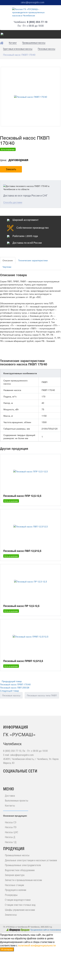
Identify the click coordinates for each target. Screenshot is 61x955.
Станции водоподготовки (17, 899)
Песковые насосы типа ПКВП (42, 695)
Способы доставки (12, 202)
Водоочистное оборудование (20, 870)
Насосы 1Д (10, 842)
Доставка (10, 795)
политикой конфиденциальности (37, 945)
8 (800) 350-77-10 (37, 22)
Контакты (10, 805)
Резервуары (11, 895)
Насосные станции (14, 885)
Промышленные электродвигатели (23, 865)
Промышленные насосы (17, 855)
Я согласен (7, 949)
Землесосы (11, 914)
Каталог (6, 34)
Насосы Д (10, 837)
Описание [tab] (8, 260)
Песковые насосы (11, 695)
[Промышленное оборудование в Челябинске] (30, 12)
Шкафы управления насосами (20, 909)
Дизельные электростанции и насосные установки (31, 860)
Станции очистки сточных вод (20, 904)
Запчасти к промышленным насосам (23, 880)
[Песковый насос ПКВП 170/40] (30, 96)
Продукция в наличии (15, 890)
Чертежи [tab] (7, 266)
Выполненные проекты (16, 800)
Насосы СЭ (10, 822)
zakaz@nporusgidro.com (32, 2)
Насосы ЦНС (11, 832)
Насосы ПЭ (10, 827)
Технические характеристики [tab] (33, 260)
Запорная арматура (14, 875)
